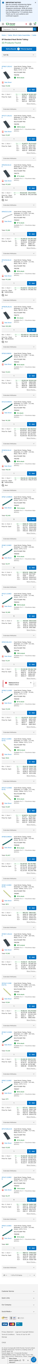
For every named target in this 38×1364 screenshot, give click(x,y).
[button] (3, 24)
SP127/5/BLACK (7, 1129)
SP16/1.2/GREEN (7, 497)
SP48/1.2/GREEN (7, 546)
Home (4, 35)
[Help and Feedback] (33, 1359)
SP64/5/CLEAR (6, 211)
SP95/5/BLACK (7, 642)
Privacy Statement (7, 1332)
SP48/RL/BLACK (6, 451)
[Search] (34, 29)
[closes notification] (35, 2)
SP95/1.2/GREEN (7, 1081)
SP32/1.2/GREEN (7, 594)
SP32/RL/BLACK (6, 261)
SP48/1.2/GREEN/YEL (7, 886)
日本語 (4, 1342)
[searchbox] (17, 29)
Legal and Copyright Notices (24, 1332)
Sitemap (4, 1337)
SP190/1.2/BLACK (7, 67)
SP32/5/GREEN (7, 402)
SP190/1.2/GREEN (7, 691)
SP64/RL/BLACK (6, 165)
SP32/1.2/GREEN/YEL (7, 739)
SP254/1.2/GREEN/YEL (7, 984)
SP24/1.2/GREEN (7, 1178)
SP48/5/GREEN (7, 837)
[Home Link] (14, 24)
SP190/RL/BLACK (7, 307)
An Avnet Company (8, 1348)
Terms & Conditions (8, 1334)
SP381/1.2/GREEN (7, 1033)
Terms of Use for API (23, 1334)
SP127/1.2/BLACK (7, 116)
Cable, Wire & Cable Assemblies (19, 35)
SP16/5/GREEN (6, 353)
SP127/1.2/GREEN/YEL (7, 788)
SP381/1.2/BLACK (7, 935)
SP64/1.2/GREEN (7, 1226)
